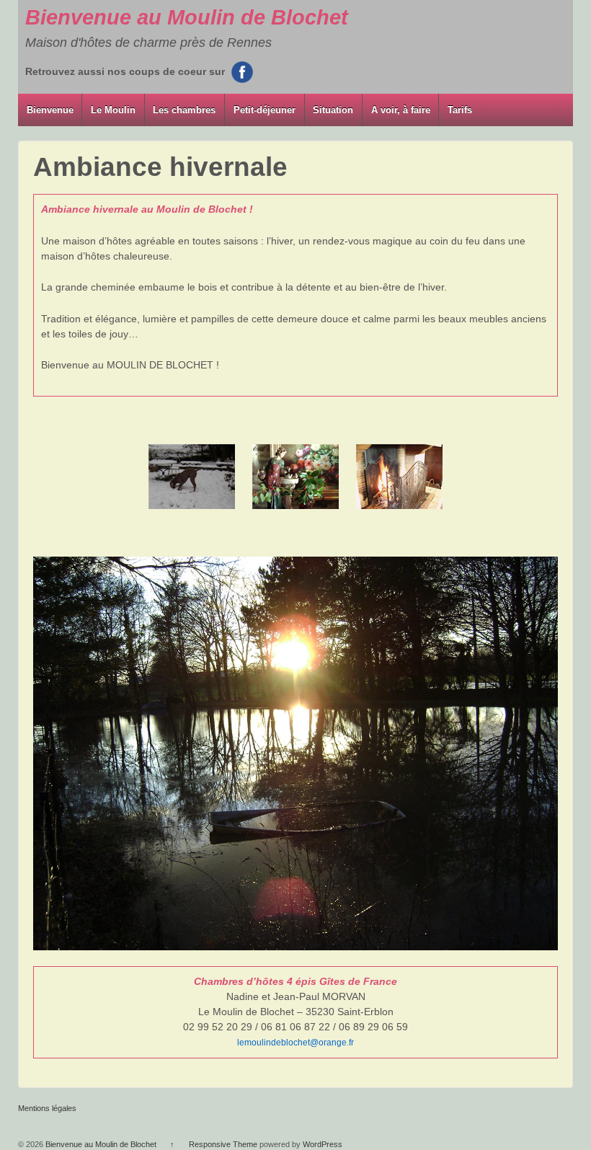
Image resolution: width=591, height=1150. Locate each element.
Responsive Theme (223, 1144)
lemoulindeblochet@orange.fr (295, 1043)
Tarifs (460, 110)
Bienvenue (50, 110)
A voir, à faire (400, 110)
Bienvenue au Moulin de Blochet (186, 17)
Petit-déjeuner (265, 110)
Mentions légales (47, 1108)
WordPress (322, 1144)
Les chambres (184, 110)
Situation (333, 110)
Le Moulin (113, 110)
